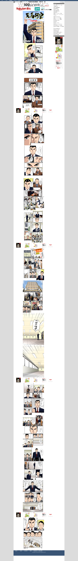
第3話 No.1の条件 (56, 9)
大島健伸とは (56, 6)
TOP (2, 0)
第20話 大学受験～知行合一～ (58, 32)
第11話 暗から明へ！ (57, 20)
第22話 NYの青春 (56, 34)
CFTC (6, 0)
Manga (19, 0)
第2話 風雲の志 (56, 8)
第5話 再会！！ (56, 12)
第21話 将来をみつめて (57, 33)
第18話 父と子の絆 (56, 29)
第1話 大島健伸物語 (57, 7)
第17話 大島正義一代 (57, 28)
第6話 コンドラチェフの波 (58, 13)
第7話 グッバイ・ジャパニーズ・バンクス (59, 15)
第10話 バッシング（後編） (58, 19)
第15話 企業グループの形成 (58, 25)
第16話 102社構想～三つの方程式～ (59, 27)
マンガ (15, 0)
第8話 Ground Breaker (57, 16)
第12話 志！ (55, 21)
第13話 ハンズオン (56, 22)
